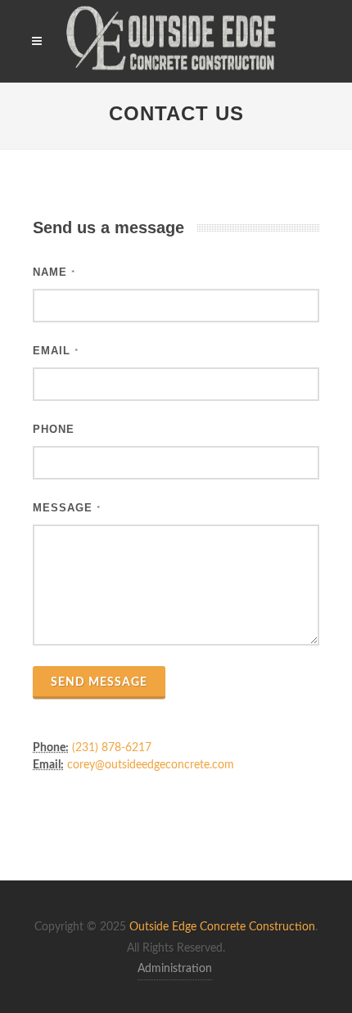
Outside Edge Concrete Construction (222, 927)
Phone (53, 429)
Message (67, 508)
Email (56, 350)
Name (54, 272)
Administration (175, 969)
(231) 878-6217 (111, 748)
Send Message (99, 682)
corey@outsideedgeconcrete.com (150, 765)
